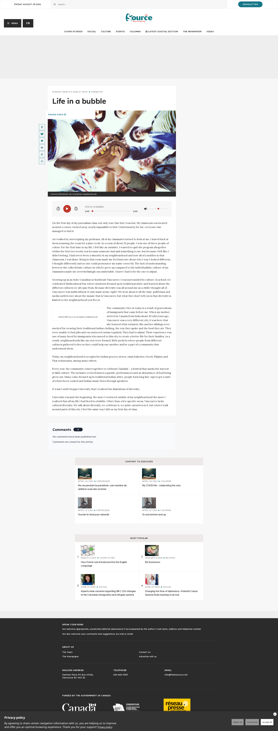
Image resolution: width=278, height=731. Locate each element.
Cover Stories (73, 31)
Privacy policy (105, 727)
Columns (135, 31)
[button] (12, 23)
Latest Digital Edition (163, 31)
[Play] (67, 209)
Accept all (267, 722)
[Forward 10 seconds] (76, 208)
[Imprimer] (42, 161)
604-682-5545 (120, 674)
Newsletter (250, 4)
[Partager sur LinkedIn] (42, 147)
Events (120, 31)
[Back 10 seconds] (58, 208)
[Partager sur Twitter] (42, 141)
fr (28, 23)
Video (210, 31)
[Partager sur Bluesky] (42, 134)
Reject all (237, 722)
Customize (252, 722)
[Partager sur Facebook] (42, 127)
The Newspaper (192, 31)
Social (91, 31)
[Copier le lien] (42, 154)
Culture (106, 31)
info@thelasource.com (176, 674)
